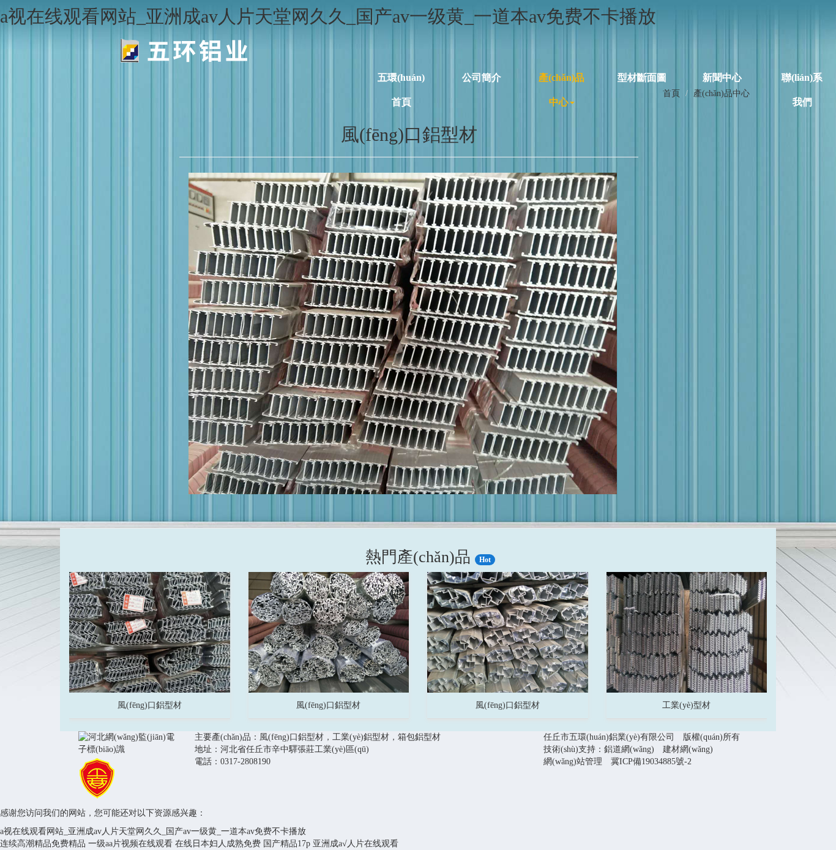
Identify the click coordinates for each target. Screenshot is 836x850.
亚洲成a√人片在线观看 (355, 843)
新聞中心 (722, 76)
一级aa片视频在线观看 (130, 843)
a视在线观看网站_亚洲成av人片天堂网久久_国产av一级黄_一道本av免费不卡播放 (328, 16)
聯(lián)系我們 (802, 76)
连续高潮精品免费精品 (43, 843)
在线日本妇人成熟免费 (218, 843)
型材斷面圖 (642, 76)
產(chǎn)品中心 (561, 76)
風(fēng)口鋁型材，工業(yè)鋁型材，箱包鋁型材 (350, 737)
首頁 (671, 93)
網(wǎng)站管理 (572, 761)
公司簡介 (481, 76)
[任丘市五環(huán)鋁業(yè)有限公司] (184, 50)
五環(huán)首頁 (401, 76)
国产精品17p (286, 843)
